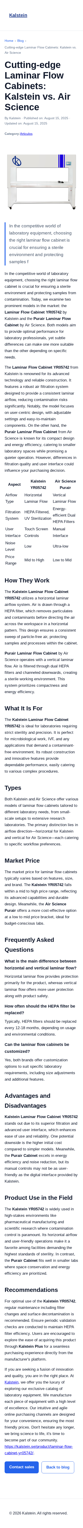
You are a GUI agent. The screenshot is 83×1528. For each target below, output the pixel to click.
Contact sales (21, 1467)
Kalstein (18, 15)
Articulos (26, 134)
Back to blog (57, 1467)
